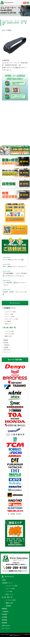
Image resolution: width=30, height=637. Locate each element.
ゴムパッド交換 (9, 314)
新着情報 (4, 622)
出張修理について (10, 308)
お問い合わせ (7, 349)
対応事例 (6, 342)
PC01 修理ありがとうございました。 (15, 266)
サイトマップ (7, 352)
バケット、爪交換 (9, 316)
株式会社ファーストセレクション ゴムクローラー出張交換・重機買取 (18, 635)
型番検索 (8, 606)
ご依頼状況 (6, 345)
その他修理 (8, 321)
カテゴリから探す (9, 333)
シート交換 (9, 591)
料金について (8, 323)
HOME (4, 580)
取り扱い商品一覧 (7, 597)
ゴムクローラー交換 (10, 312)
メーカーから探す (9, 331)
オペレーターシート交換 (11, 319)
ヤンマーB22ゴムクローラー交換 (13, 259)
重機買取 (6, 340)
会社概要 (6, 347)
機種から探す (8, 336)
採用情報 (4, 620)
